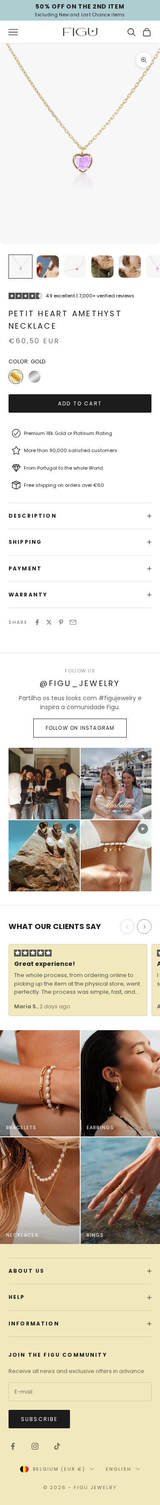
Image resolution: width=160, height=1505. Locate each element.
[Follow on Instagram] (35, 1446)
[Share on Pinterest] (61, 622)
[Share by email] (73, 622)
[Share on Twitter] (49, 622)
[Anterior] (127, 926)
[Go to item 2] (48, 267)
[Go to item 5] (130, 267)
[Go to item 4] (102, 267)
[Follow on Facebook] (13, 1446)
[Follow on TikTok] (57, 1446)
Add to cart (80, 403)
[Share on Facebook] (37, 622)
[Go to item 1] (20, 267)
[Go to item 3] (75, 267)
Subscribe (39, 1419)
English (118, 1469)
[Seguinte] (144, 926)
